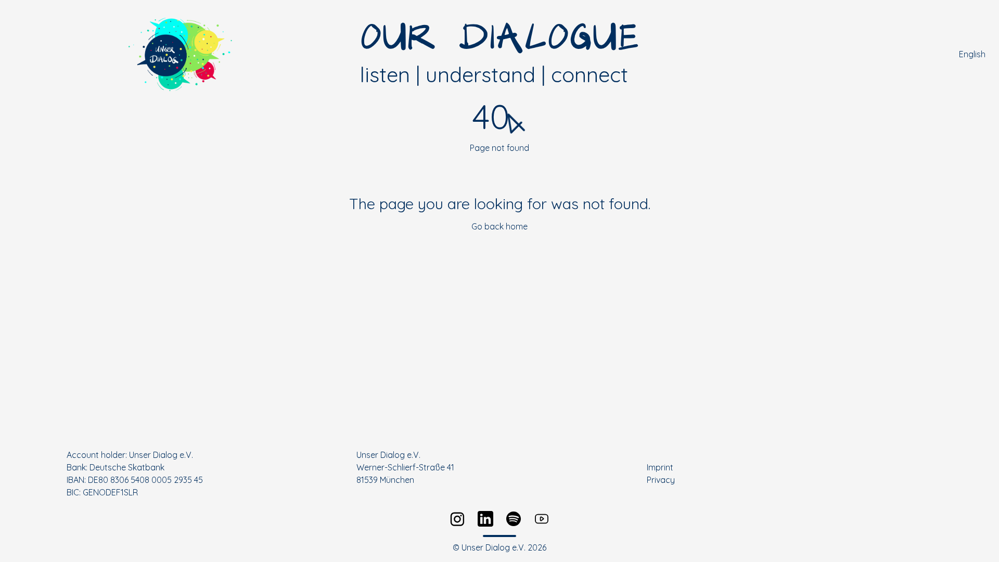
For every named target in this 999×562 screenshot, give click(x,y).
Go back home (499, 226)
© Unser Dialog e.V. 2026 (499, 547)
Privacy (661, 480)
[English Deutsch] (975, 54)
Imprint (660, 467)
